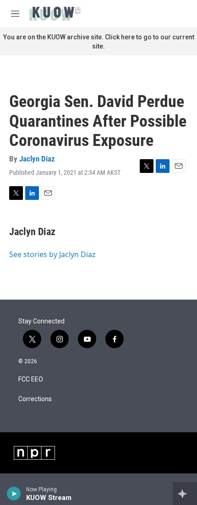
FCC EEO (30, 379)
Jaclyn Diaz (37, 158)
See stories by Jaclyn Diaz (52, 254)
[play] (14, 493)
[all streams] (185, 493)
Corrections (35, 399)
